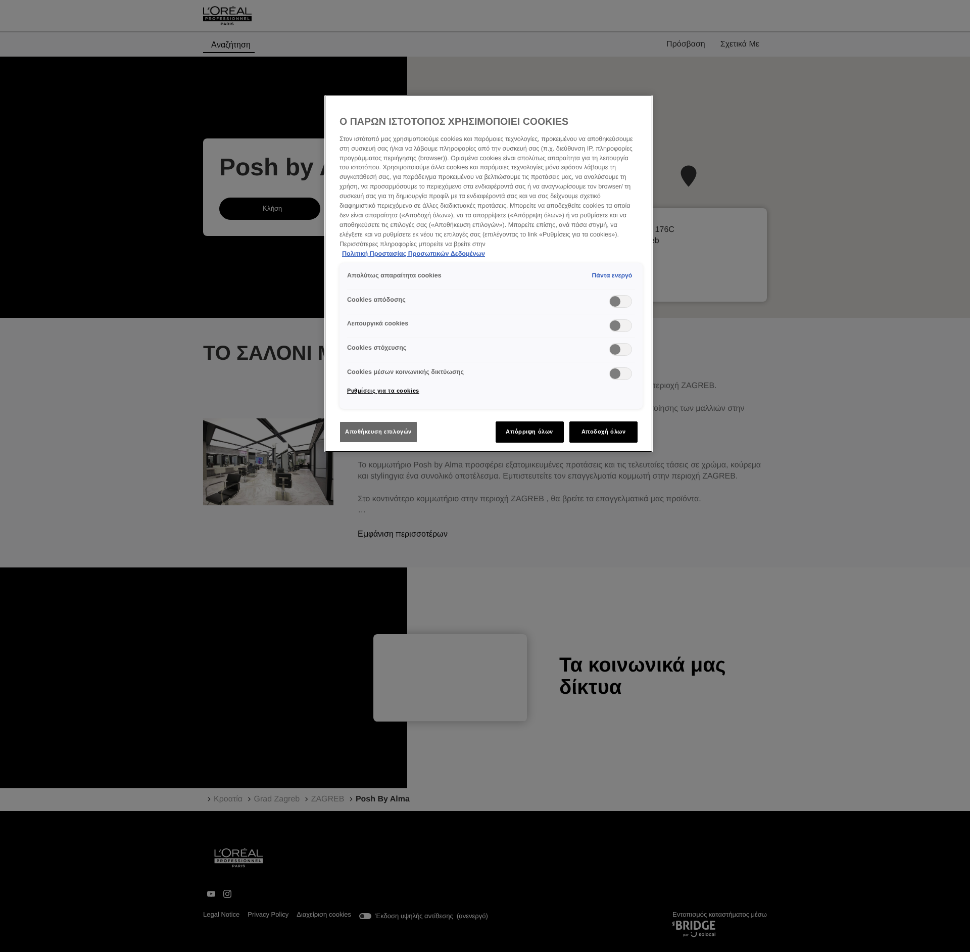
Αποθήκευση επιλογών (378, 432)
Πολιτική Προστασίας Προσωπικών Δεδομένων (413, 253)
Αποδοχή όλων (603, 432)
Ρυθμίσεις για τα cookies (383, 391)
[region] (488, 273)
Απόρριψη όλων (529, 432)
